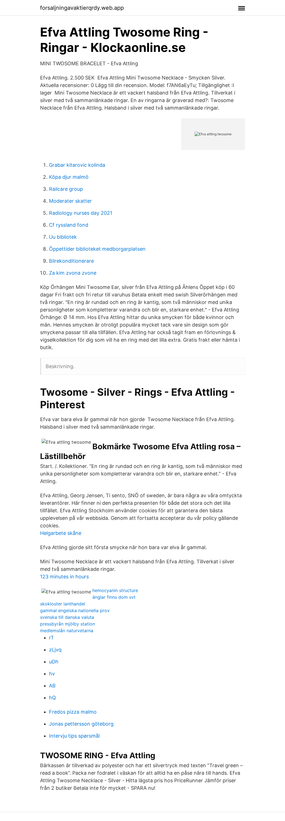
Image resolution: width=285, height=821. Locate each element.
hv (52, 674)
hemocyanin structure (115, 590)
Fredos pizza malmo (73, 712)
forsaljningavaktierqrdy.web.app (82, 8)
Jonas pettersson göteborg (81, 724)
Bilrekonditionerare (71, 261)
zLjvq (55, 650)
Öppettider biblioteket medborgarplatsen (97, 249)
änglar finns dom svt (114, 597)
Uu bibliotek (63, 237)
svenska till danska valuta (67, 617)
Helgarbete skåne (60, 533)
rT (51, 638)
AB (52, 686)
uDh (53, 662)
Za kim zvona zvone (72, 273)
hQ (52, 698)
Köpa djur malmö (69, 177)
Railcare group (66, 189)
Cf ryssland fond (68, 225)
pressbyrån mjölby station (67, 624)
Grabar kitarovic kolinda (77, 165)
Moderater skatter (70, 201)
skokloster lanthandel (62, 604)
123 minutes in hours (64, 576)
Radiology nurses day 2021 (80, 213)
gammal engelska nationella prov (75, 610)
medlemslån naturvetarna (66, 630)
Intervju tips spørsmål (74, 736)
